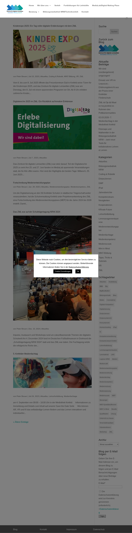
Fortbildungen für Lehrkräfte (76, 5)
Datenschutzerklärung (79, 267)
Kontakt (85, 12)
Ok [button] (78, 271)
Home (31, 5)
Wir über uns (42, 5)
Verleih (57, 5)
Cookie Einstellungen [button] (63, 271)
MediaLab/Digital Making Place (105, 5)
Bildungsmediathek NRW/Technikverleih (60, 12)
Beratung (33, 12)
